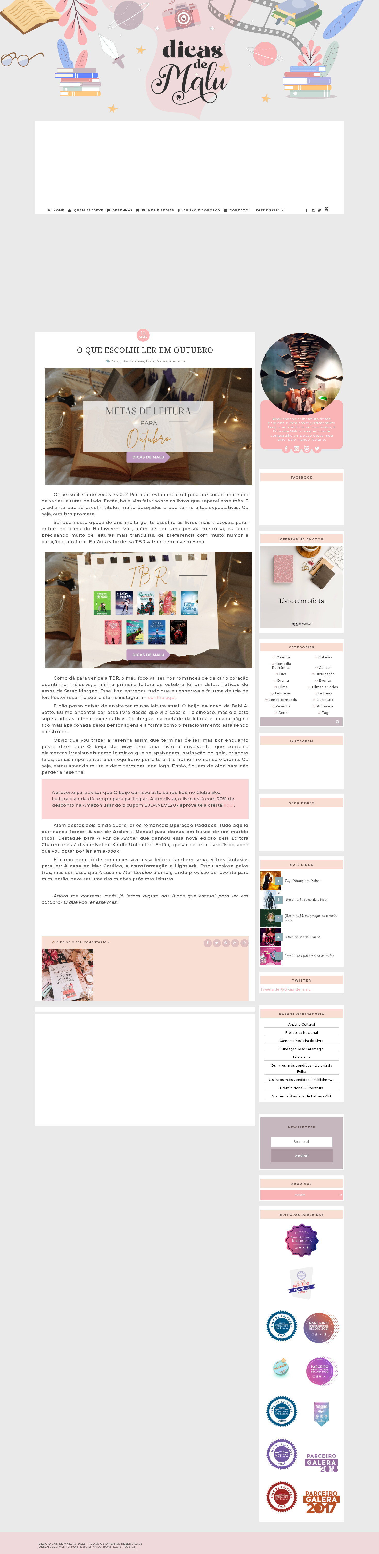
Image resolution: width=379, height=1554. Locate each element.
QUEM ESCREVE (88, 210)
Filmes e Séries (157, 210)
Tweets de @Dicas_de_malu (285, 989)
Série (283, 713)
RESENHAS (122, 210)
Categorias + (270, 210)
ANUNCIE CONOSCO (201, 210)
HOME (58, 210)
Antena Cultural (301, 1024)
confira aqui (162, 697)
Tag (325, 713)
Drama (283, 680)
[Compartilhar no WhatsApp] (244, 942)
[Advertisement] (189, 157)
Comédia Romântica (281, 666)
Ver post (86, 276)
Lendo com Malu (283, 700)
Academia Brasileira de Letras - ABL (301, 1096)
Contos (325, 668)
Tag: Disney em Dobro (303, 881)
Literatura (325, 700)
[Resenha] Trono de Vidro (306, 899)
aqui (229, 805)
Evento (325, 680)
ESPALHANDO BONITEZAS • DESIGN (108, 1546)
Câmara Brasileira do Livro (301, 1041)
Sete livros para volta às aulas (310, 956)
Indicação (283, 693)
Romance (177, 361)
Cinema (283, 657)
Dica (283, 674)
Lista (150, 361)
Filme (283, 687)
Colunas (325, 657)
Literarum (301, 1057)
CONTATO (238, 210)
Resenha (283, 706)
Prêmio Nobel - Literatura (301, 1088)
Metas (162, 361)
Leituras (325, 693)
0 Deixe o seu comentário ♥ (83, 942)
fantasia (137, 361)
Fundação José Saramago (301, 1049)
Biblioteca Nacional (301, 1033)
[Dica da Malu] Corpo (302, 937)
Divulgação (325, 674)
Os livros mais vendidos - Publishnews (301, 1080)
